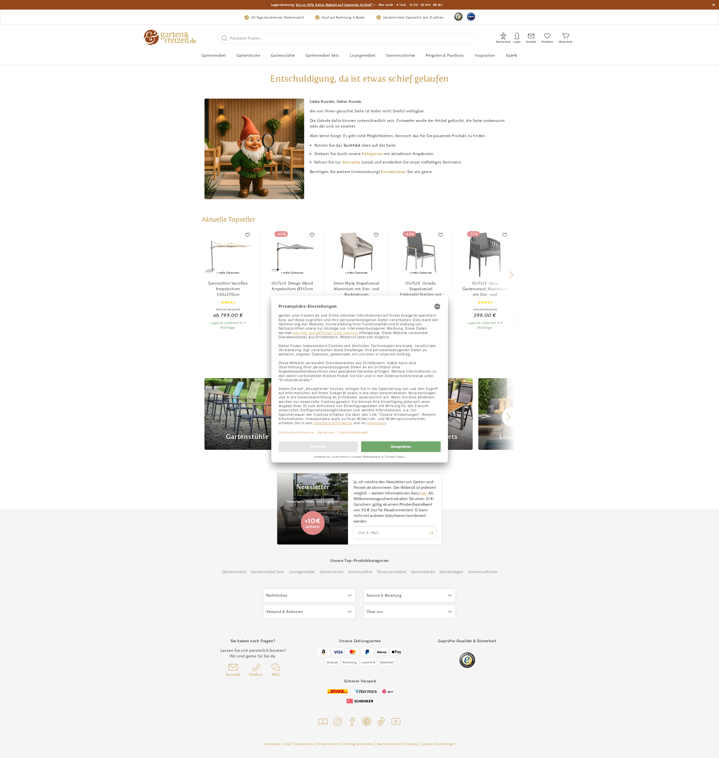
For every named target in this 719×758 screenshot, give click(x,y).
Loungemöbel (363, 55)
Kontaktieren (394, 171)
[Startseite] (170, 38)
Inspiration (485, 55)
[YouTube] (396, 722)
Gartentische (248, 55)
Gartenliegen (451, 571)
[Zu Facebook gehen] (352, 722)
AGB (288, 744)
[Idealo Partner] (471, 16)
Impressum (272, 744)
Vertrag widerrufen (359, 744)
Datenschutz (304, 744)
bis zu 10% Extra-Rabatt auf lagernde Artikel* (334, 5)
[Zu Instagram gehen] (337, 722)
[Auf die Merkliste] (248, 235)
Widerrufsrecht (329, 744)
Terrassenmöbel (391, 571)
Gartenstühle (283, 55)
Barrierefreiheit (389, 744)
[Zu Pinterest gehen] (366, 722)
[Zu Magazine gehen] (322, 722)
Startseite (352, 162)
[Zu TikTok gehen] (381, 722)
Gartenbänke (423, 571)
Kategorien (373, 153)
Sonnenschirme (400, 55)
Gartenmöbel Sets (322, 55)
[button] (511, 275)
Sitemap (411, 744)
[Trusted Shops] (458, 16)
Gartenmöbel (234, 571)
